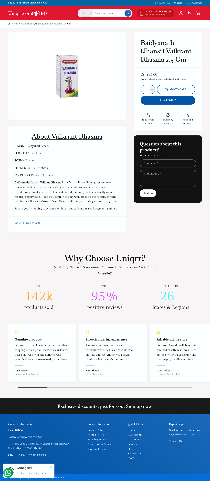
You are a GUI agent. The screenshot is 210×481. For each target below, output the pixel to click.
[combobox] (113, 13)
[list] (105, 297)
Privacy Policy (96, 430)
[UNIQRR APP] (189, 13)
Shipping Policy (97, 439)
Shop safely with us (29, 222)
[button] (198, 13)
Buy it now (168, 100)
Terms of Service (97, 449)
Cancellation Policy (99, 444)
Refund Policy (96, 434)
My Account (195, 3)
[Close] (51, 467)
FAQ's (131, 458)
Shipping (159, 79)
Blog (130, 449)
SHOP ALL (164, 3)
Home (14, 23)
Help (179, 3)
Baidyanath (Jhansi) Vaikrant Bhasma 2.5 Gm (46, 23)
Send (146, 193)
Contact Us (134, 453)
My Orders (134, 439)
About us (133, 444)
